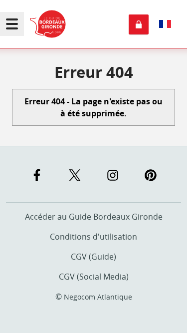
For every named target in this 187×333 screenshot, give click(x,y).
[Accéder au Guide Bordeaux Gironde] (48, 24)
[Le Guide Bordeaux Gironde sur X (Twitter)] (75, 175)
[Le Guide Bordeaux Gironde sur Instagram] (113, 175)
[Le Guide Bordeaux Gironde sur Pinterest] (151, 175)
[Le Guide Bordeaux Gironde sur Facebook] (37, 175)
